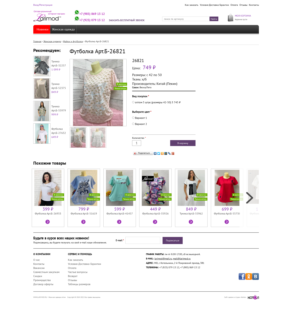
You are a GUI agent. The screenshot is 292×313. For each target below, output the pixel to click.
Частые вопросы (78, 272)
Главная (37, 41)
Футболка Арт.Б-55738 (227, 213)
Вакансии (39, 268)
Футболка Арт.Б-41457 (119, 213)
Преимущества (42, 280)
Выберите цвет (141, 111)
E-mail (120, 240)
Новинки (42, 29)
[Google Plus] (173, 153)
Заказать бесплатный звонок (127, 20)
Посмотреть (48, 222)
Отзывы (243, 4)
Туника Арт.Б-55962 (191, 213)
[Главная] (49, 17)
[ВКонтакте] (155, 153)
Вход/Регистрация (42, 4)
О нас (36, 259)
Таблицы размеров (79, 284)
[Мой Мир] (166, 153)
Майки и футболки (73, 41)
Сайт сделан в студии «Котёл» (235, 297)
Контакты (254, 4)
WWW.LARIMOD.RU (40, 297)
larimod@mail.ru (163, 258)
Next (249, 197)
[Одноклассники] (162, 153)
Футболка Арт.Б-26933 (48, 213)
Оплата (234, 4)
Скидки (37, 276)
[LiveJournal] (169, 153)
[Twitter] (159, 153)
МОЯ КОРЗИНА (243, 15)
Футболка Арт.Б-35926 (155, 213)
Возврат (72, 276)
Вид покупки (140, 96)
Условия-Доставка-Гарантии (214, 4)
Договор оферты (43, 284)
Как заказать (191, 4)
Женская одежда (63, 29)
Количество (139, 137)
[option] (50, 198)
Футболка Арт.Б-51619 (84, 213)
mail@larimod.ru (182, 258)
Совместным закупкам (46, 272)
